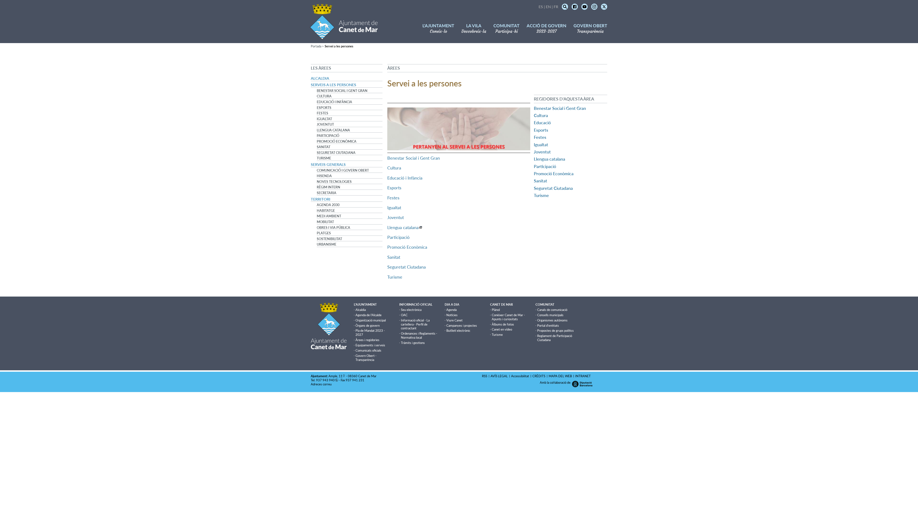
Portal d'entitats (548, 325)
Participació (328, 136)
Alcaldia (320, 78)
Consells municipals (550, 315)
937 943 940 (325, 380)
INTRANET (583, 376)
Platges (324, 233)
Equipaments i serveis (370, 345)
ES (541, 6)
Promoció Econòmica (336, 141)
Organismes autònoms (552, 320)
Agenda (451, 310)
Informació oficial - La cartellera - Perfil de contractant (415, 324)
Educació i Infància (404, 177)
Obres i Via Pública (333, 228)
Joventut (325, 124)
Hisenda (324, 176)
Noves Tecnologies (334, 182)
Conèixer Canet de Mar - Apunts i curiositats (508, 317)
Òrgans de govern (367, 325)
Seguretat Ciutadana (336, 153)
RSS (484, 376)
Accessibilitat (520, 376)
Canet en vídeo (502, 329)
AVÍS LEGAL (499, 376)
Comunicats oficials (368, 350)
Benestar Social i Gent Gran (342, 91)
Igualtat (324, 119)
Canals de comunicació (552, 310)
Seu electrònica (411, 310)
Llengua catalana (333, 130)
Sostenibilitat (329, 239)
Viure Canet (454, 320)
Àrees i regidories (367, 340)
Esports (324, 108)
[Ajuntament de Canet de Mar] (344, 36)
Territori (320, 199)
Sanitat (323, 147)
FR (556, 6)
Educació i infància (334, 102)
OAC (404, 315)
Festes (322, 113)
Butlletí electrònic (458, 330)
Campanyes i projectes (461, 325)
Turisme (324, 158)
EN (548, 6)
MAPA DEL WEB (560, 376)
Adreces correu (321, 384)
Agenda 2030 (328, 205)
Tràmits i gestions (413, 343)
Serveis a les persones (333, 84)
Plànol (496, 310)
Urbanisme (326, 244)
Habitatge (326, 211)
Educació (542, 122)
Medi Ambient (329, 216)
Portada (316, 46)
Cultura (324, 96)
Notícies (452, 315)
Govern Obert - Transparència (366, 358)
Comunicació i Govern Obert (343, 170)
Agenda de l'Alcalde (368, 315)
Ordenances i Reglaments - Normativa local (419, 335)
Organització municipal (370, 320)
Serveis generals (328, 164)
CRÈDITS (538, 376)
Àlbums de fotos (503, 324)
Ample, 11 (335, 376)
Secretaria (326, 193)
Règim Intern (328, 187)
